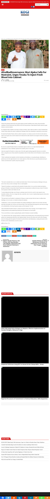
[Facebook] (8, 117)
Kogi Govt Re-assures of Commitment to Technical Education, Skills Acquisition (24, 399)
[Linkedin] (18, 117)
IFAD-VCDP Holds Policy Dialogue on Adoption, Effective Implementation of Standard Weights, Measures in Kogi (23, 329)
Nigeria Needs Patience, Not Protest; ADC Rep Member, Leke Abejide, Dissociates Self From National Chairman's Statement (11, 243)
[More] (14, 119)
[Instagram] (23, 117)
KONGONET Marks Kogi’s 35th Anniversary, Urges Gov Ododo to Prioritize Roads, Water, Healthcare (22, 442)
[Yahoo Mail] (28, 117)
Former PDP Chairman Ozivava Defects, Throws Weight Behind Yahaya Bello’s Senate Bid (20, 454)
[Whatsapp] (3, 117)
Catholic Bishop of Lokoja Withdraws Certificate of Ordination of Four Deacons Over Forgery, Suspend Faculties (39, 243)
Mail (35, 235)
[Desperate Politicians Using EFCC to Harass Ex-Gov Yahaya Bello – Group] (25, 347)
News (5, 38)
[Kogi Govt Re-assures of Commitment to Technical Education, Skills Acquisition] (25, 382)
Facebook (4, 235)
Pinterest (30, 235)
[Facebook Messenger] (3, 119)
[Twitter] (13, 117)
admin (7, 79)
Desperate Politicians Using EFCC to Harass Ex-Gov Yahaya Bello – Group (22, 364)
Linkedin (19, 235)
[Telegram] (32, 117)
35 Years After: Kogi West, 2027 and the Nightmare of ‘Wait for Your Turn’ (16, 452)
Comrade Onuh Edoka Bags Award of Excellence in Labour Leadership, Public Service (19, 444)
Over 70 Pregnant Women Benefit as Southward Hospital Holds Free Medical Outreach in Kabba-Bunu (22, 457)
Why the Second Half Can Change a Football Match (12, 459)
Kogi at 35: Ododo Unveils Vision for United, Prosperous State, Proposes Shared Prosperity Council (22, 449)
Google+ (14, 235)
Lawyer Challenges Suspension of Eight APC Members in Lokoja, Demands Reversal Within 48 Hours (22, 447)
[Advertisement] (25, 27)
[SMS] (37, 117)
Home (2, 38)
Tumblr (24, 235)
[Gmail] (8, 119)
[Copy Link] (42, 117)
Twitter (9, 235)
